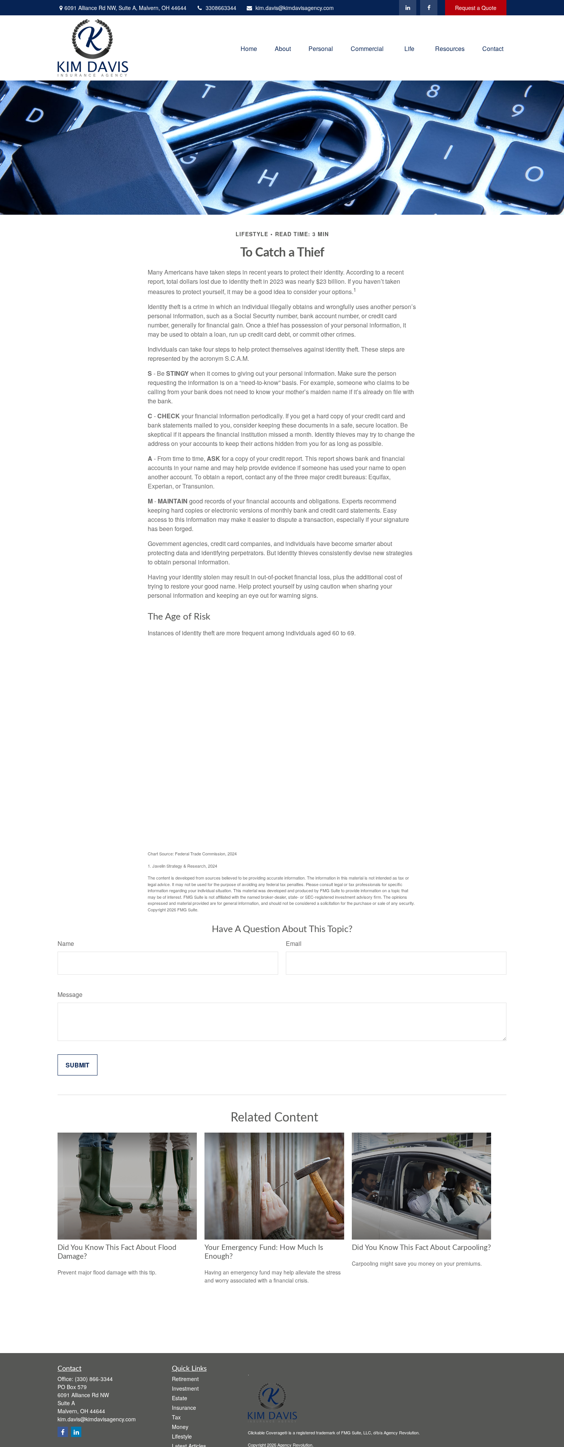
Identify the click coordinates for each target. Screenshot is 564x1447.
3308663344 (221, 8)
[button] (248, 48)
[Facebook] (428, 7)
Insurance (184, 1407)
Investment (185, 1388)
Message (70, 994)
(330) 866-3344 (94, 1379)
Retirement (185, 1379)
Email (294, 943)
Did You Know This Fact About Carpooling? (421, 1247)
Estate (179, 1398)
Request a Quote (475, 8)
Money (180, 1427)
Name (66, 943)
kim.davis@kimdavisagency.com (295, 8)
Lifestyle (182, 1436)
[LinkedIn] (407, 7)
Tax (176, 1417)
